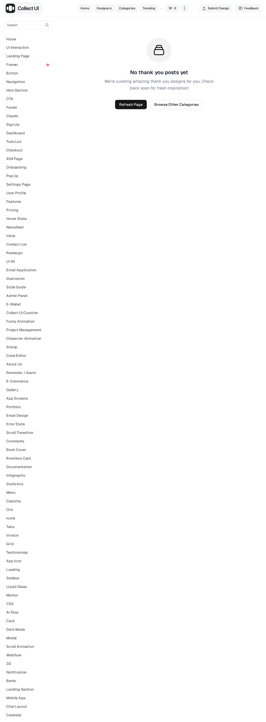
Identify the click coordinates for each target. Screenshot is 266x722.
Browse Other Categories (176, 104)
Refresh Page (131, 104)
